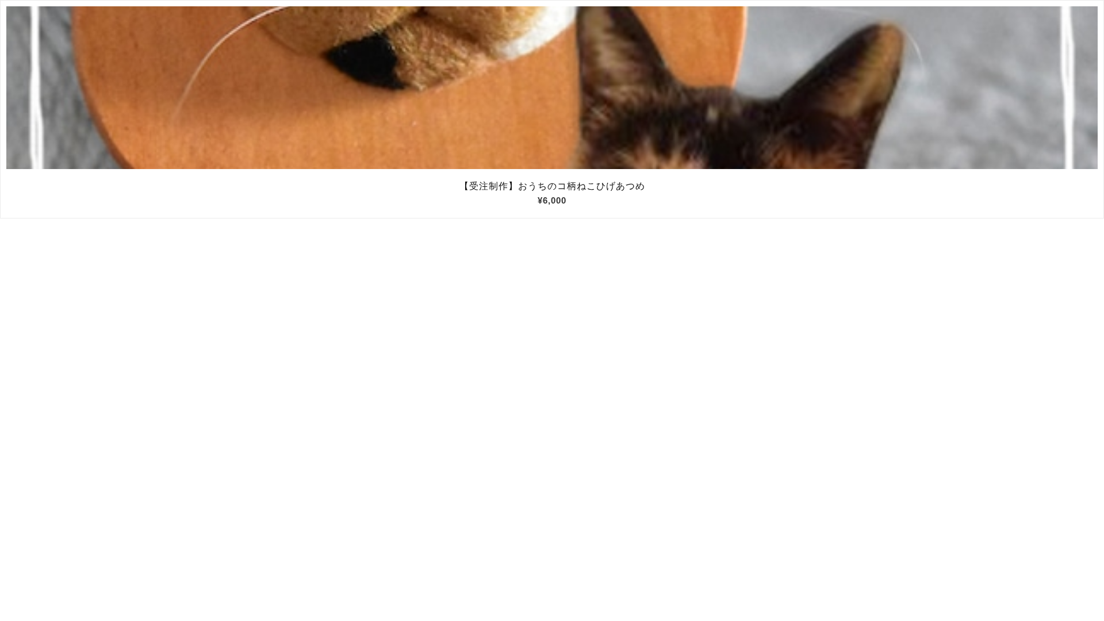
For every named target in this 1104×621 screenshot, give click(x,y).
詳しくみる (552, 88)
